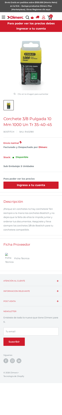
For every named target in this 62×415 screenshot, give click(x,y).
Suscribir (14, 341)
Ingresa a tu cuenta (31, 185)
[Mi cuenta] (43, 17)
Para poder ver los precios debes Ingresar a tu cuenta (31, 26)
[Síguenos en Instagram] (12, 360)
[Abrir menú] (3, 17)
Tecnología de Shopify (13, 376)
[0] (49, 18)
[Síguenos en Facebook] (5, 360)
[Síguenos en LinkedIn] (19, 360)
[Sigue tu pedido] (37, 17)
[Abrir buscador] (27, 17)
